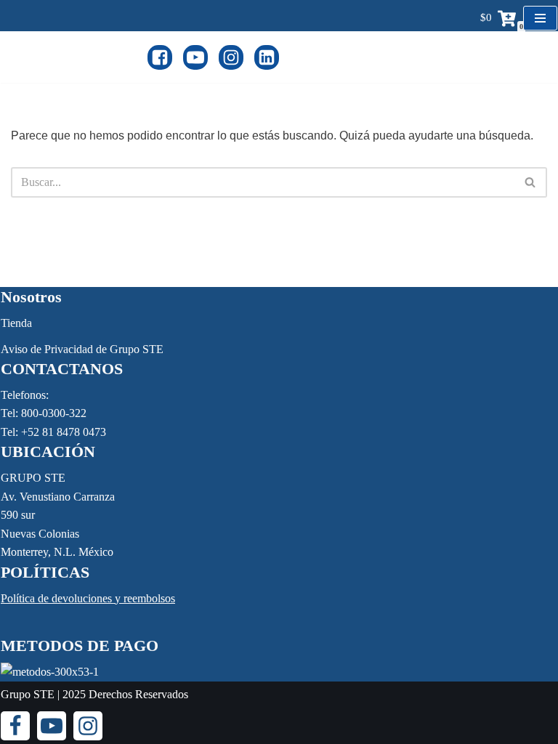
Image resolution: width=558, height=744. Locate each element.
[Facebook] (159, 57)
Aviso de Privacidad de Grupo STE (82, 349)
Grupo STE (27, 694)
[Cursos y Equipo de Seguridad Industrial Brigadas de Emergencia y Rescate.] (73, 57)
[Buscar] (530, 182)
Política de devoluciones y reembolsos (88, 598)
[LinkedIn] (266, 57)
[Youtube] (195, 57)
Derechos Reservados (138, 694)
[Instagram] (231, 57)
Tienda (16, 323)
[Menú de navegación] (540, 18)
